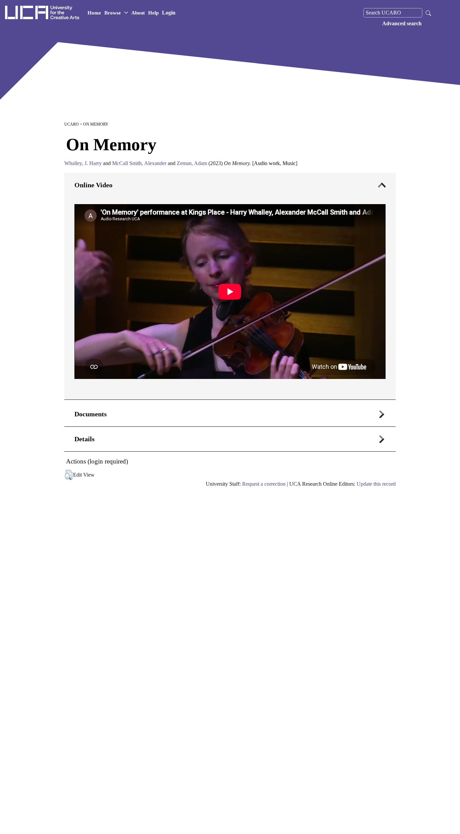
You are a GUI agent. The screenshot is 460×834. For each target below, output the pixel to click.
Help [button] (153, 12)
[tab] (230, 286)
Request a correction (264, 484)
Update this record (376, 484)
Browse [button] (112, 12)
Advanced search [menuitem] (402, 23)
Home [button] (94, 12)
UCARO (71, 124)
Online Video (93, 185)
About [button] (138, 12)
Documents (90, 414)
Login (168, 12)
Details (84, 439)
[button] (68, 475)
